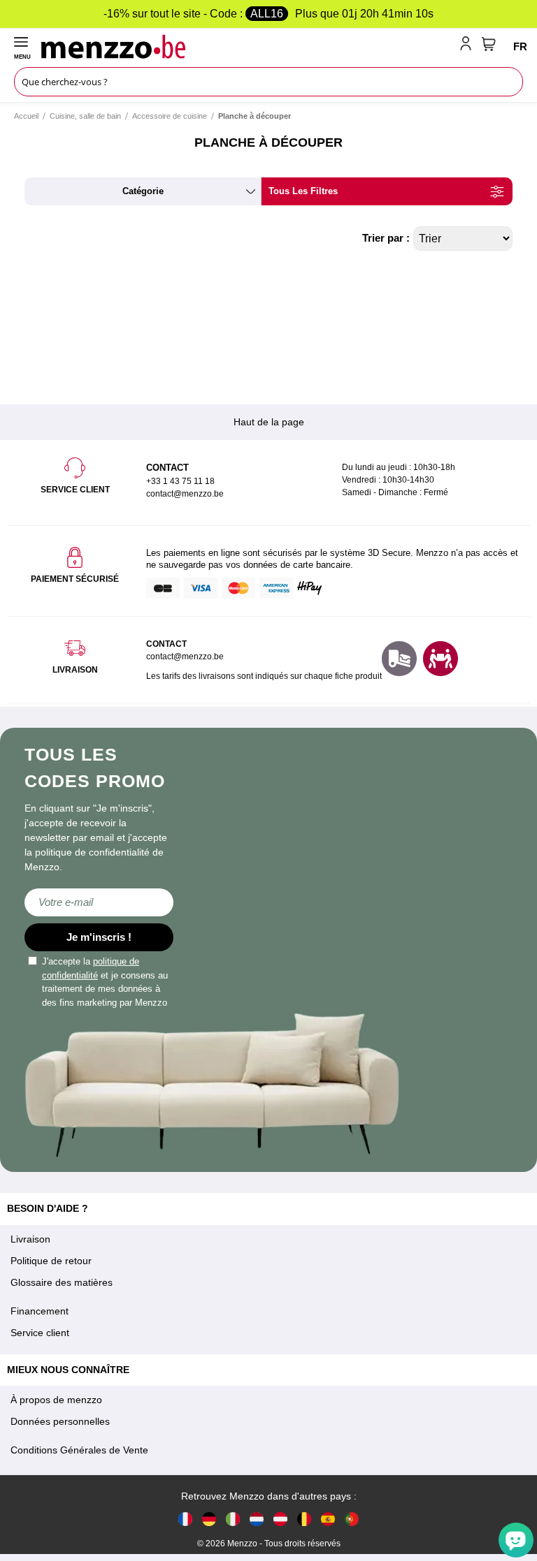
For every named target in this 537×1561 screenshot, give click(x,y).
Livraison (30, 1239)
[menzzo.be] (304, 1518)
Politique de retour (51, 1260)
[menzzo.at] (280, 1518)
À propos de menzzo (56, 1399)
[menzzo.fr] (185, 1518)
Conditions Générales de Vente (79, 1450)
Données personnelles (60, 1421)
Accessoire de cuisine (169, 116)
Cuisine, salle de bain (85, 116)
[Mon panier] (489, 44)
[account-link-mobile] (468, 46)
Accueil (26, 116)
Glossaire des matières (61, 1282)
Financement (39, 1311)
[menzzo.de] (209, 1518)
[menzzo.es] (327, 1518)
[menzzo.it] (232, 1518)
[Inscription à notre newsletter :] (98, 902)
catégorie (143, 191)
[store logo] (247, 46)
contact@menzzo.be (185, 656)
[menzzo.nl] (256, 1518)
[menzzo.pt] (351, 1518)
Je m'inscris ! (98, 937)
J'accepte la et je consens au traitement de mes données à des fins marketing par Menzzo (105, 982)
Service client (39, 1332)
